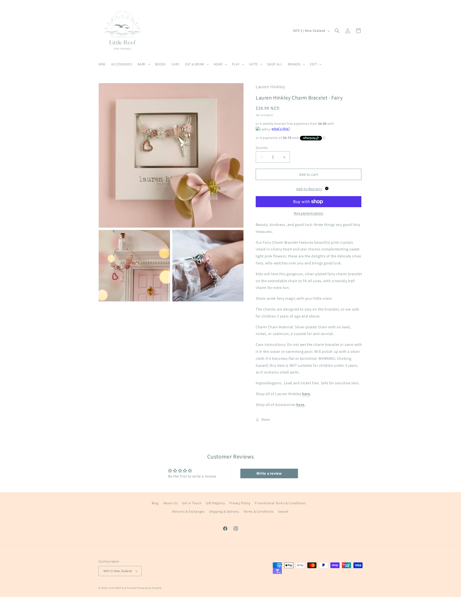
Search (283, 511)
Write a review (269, 473)
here (300, 404)
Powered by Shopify (149, 588)
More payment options (308, 213)
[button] (143, 64)
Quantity (262, 148)
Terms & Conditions (258, 511)
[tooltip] (326, 188)
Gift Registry (215, 503)
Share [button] (265, 419)
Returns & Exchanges (188, 511)
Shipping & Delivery (224, 511)
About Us (170, 503)
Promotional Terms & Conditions (280, 503)
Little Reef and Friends (122, 588)
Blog (155, 503)
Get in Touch (191, 503)
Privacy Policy (239, 503)
